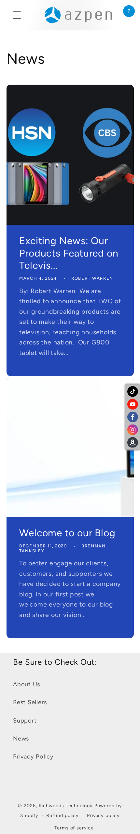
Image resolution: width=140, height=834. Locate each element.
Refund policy (62, 815)
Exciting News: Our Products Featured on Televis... (69, 253)
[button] (16, 15)
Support (24, 720)
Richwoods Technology (66, 806)
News (21, 738)
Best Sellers (30, 702)
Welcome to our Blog (67, 533)
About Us (26, 684)
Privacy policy (103, 815)
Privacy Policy (33, 756)
